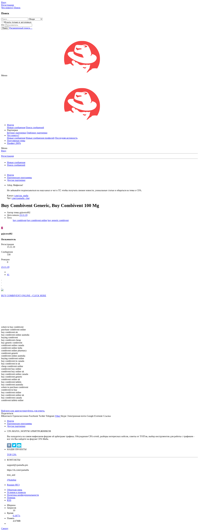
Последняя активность (66, 138)
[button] (4, 75)
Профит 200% (14, 143)
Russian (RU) (13, 485)
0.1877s (16, 515)
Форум (10, 125)
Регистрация (7, 156)
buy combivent (20, 220)
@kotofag (11, 480)
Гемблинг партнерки (37, 133)
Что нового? (13, 135)
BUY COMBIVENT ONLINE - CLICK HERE (23, 295)
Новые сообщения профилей (40, 138)
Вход (3, 151)
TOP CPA (11, 454)
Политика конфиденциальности (23, 495)
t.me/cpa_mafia (21, 195)
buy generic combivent (58, 220)
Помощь (11, 497)
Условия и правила (16, 492)
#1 (8, 274)
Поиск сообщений (35, 127)
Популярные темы (16, 140)
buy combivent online (37, 220)
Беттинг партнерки (16, 133)
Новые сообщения (16, 127)
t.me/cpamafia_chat (20, 198)
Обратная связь (14, 490)
